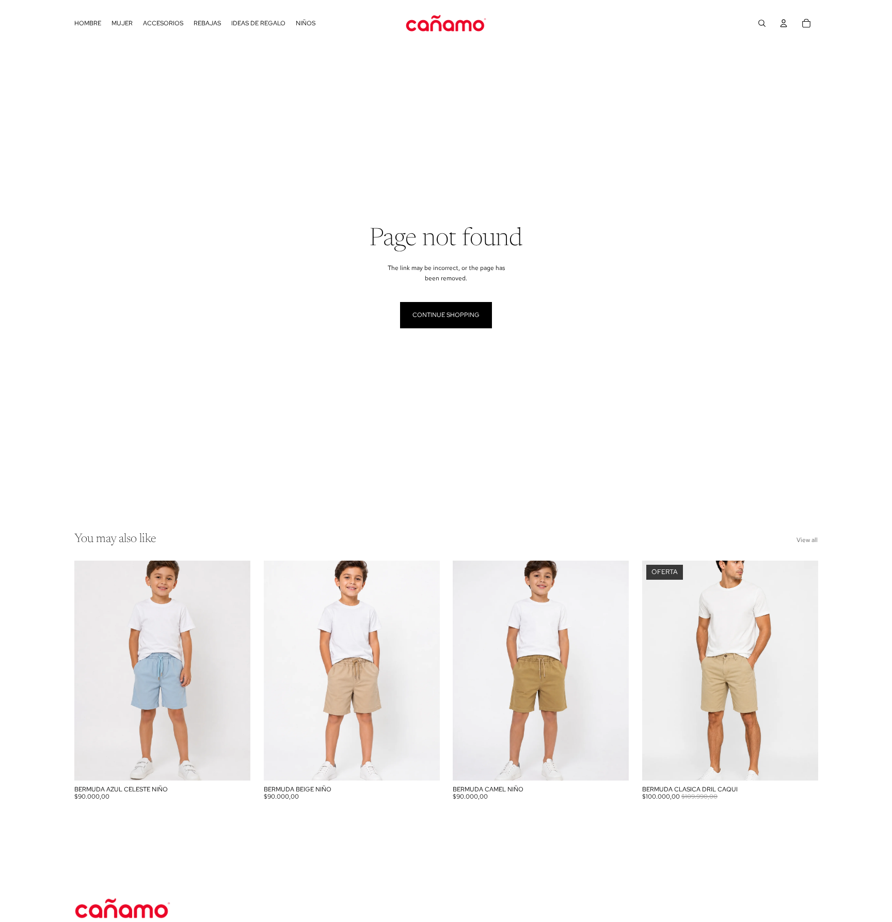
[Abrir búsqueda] (762, 23)
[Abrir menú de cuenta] (783, 23)
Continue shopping (446, 315)
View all (807, 540)
